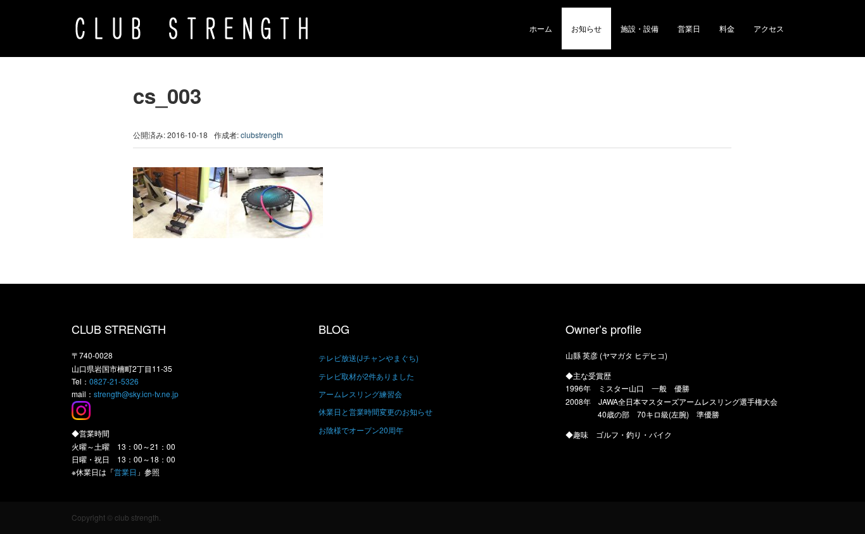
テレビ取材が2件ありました (366, 376)
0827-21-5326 (114, 381)
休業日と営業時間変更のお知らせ (375, 411)
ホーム (540, 28)
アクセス (769, 28)
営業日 (689, 28)
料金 (727, 28)
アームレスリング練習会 (360, 393)
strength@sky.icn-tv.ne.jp (136, 393)
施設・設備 (640, 28)
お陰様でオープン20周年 (361, 429)
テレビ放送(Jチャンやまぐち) (369, 357)
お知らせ (586, 28)
